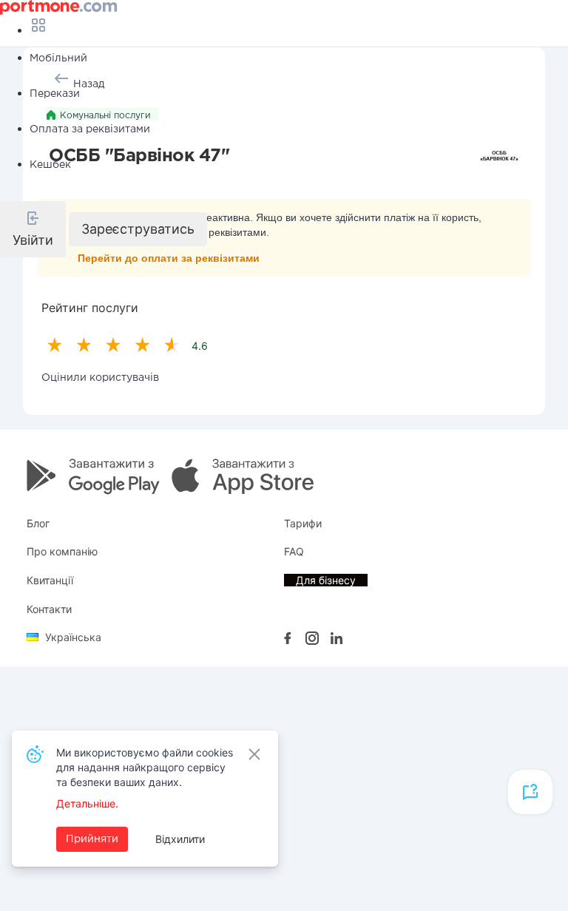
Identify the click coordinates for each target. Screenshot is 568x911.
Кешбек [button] (50, 164)
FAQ (294, 551)
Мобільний (58, 58)
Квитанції (50, 580)
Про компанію (62, 551)
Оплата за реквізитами (90, 129)
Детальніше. (87, 803)
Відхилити (180, 839)
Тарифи (303, 523)
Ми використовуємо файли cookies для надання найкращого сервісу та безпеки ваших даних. (144, 767)
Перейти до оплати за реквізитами (169, 258)
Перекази (55, 93)
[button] (33, 229)
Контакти (49, 609)
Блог (38, 523)
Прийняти (92, 839)
